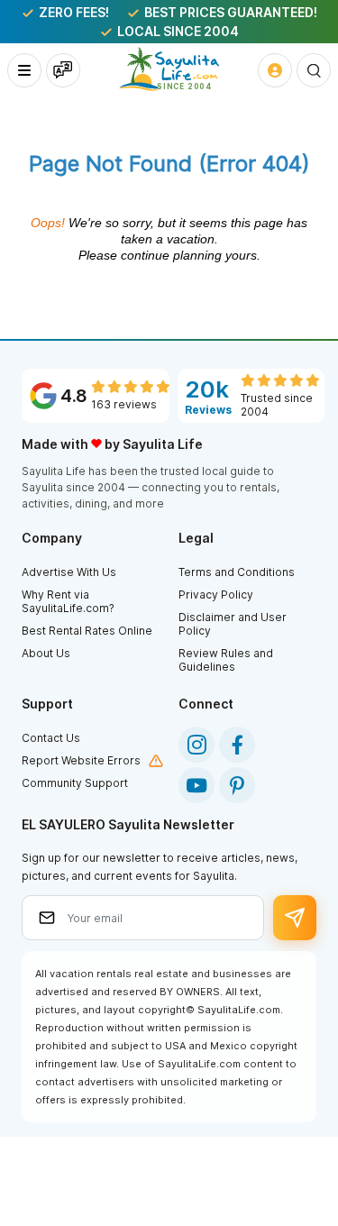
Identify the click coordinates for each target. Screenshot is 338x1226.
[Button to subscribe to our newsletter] (294, 917)
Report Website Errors (81, 760)
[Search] (314, 70)
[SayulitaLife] (169, 69)
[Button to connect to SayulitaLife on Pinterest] (237, 785)
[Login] (275, 70)
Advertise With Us (69, 572)
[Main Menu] (24, 70)
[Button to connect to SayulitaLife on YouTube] (196, 785)
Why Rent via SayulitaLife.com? (68, 601)
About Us (46, 653)
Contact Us (51, 738)
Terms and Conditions (236, 572)
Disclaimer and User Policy (232, 623)
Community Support (75, 783)
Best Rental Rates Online (87, 630)
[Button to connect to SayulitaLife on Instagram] (196, 745)
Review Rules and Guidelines (225, 659)
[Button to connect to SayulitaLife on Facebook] (237, 745)
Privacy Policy (215, 594)
